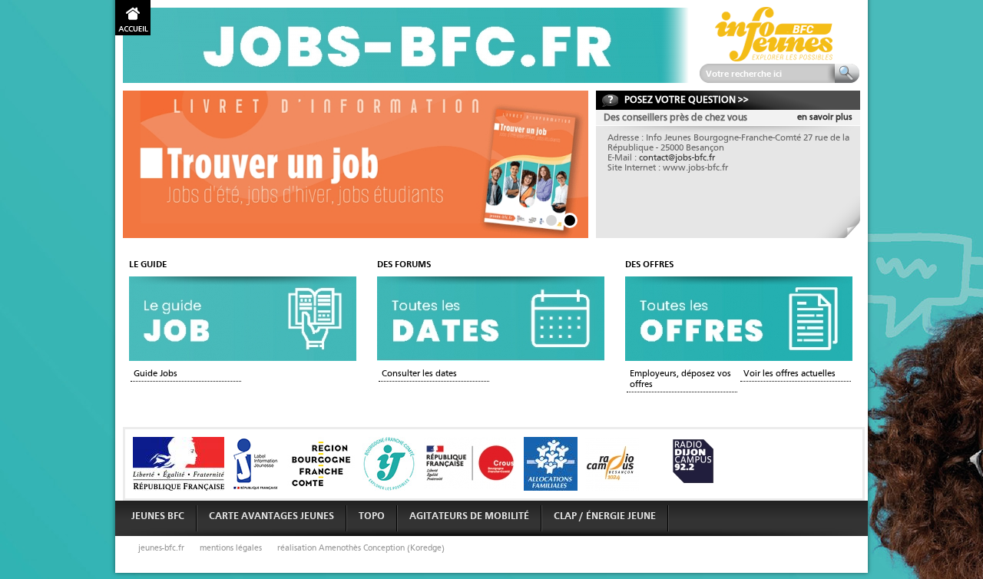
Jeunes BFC (157, 516)
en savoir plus (824, 117)
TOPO (372, 516)
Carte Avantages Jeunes (271, 516)
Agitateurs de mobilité (469, 516)
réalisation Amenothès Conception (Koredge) (361, 548)
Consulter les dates (419, 374)
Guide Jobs (155, 374)
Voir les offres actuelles (789, 374)
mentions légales (231, 548)
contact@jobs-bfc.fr (677, 158)
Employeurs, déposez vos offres (680, 379)
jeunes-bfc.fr (161, 548)
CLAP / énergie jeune (605, 516)
